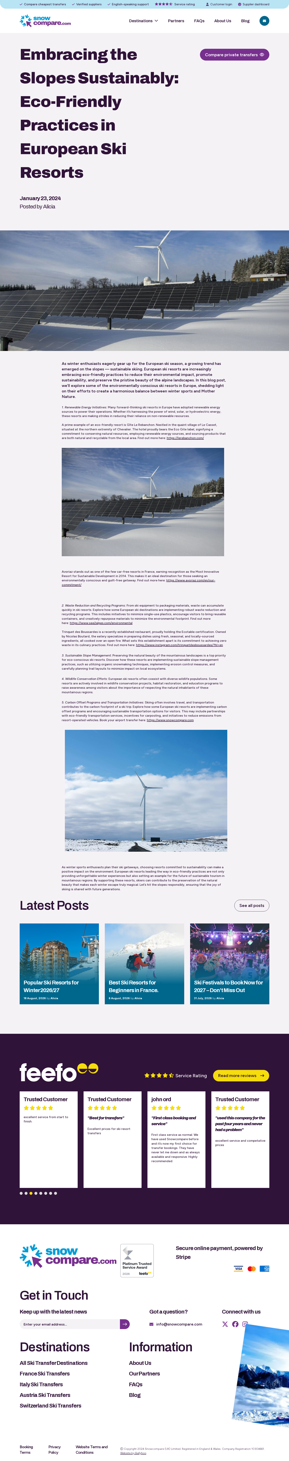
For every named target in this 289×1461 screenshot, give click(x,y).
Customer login (221, 4)
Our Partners (144, 1374)
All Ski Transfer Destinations (53, 1363)
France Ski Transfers (45, 1374)
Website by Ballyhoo (133, 1453)
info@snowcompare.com (179, 1324)
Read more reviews (237, 1075)
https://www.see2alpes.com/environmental (101, 623)
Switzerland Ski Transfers (50, 1406)
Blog (245, 21)
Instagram (245, 1324)
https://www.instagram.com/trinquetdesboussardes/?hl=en (179, 645)
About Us (222, 21)
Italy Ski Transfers (41, 1384)
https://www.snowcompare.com (170, 720)
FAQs (199, 21)
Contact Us (264, 21)
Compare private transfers (231, 54)
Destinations (141, 21)
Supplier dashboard (256, 4)
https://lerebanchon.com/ (185, 438)
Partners (176, 21)
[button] (21, 1193)
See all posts (251, 905)
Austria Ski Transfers (45, 1395)
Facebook (235, 1324)
